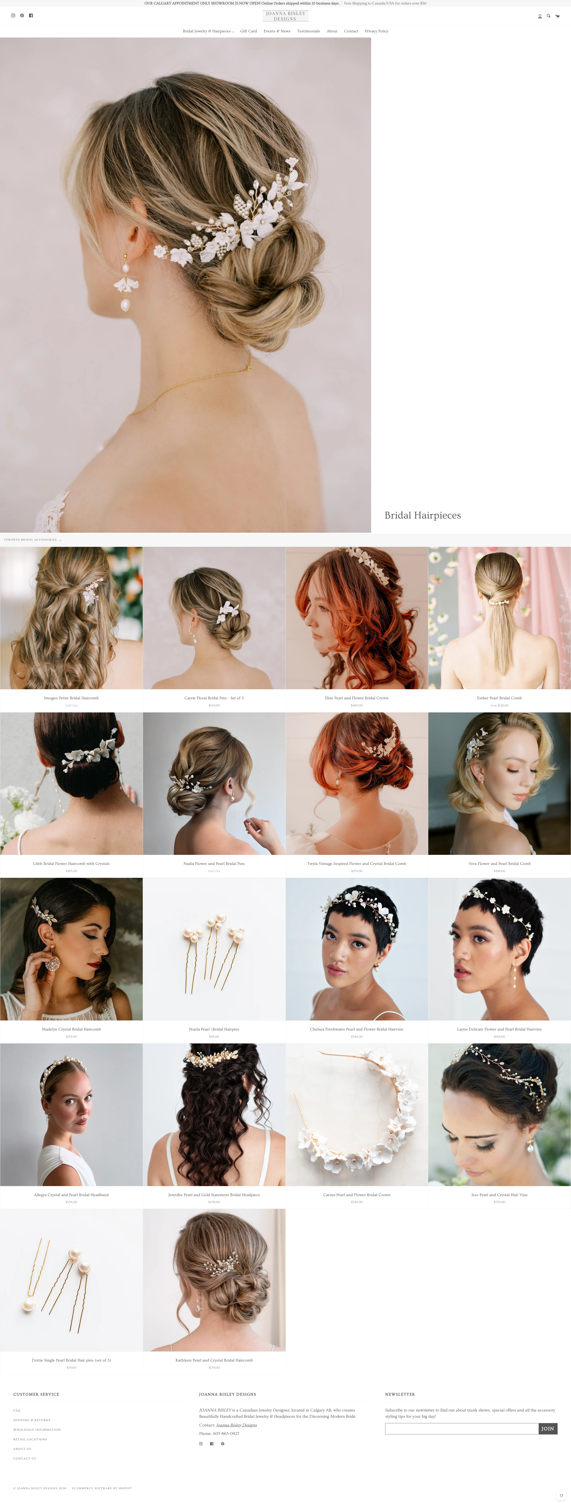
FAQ (17, 1410)
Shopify (125, 1488)
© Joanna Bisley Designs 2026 (39, 1488)
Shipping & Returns (31, 1420)
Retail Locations (30, 1439)
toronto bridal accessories (31, 539)
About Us (22, 1449)
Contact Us (24, 1458)
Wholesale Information (37, 1429)
